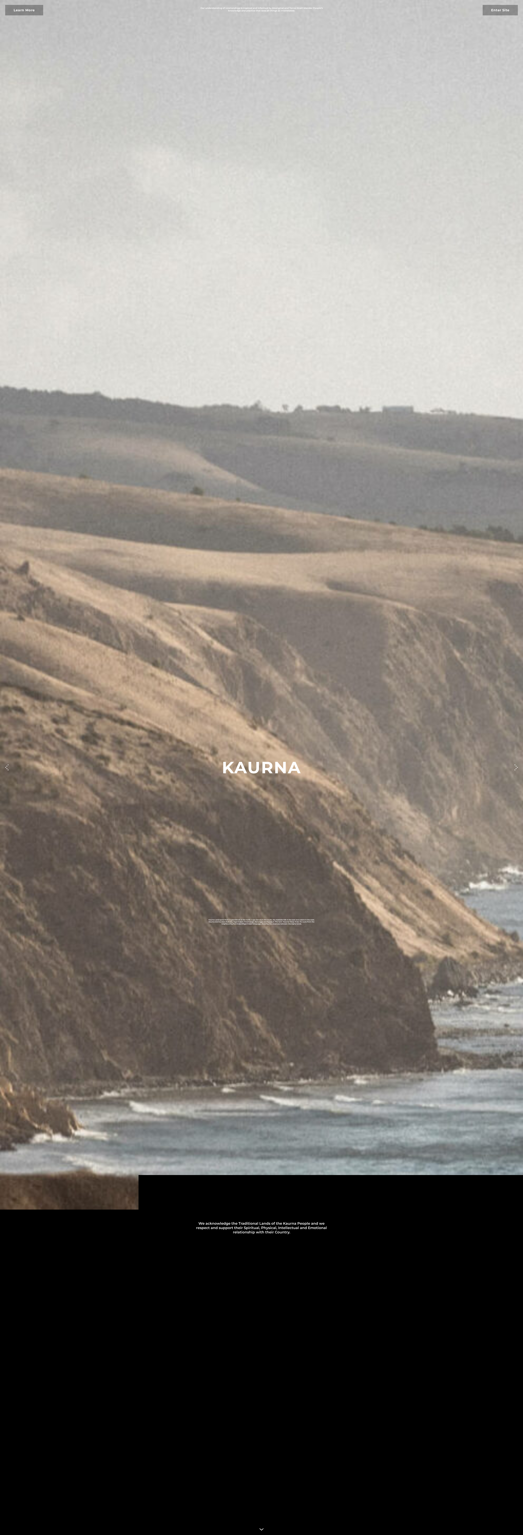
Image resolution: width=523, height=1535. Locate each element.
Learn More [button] (24, 10)
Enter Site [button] (500, 10)
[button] (516, 768)
